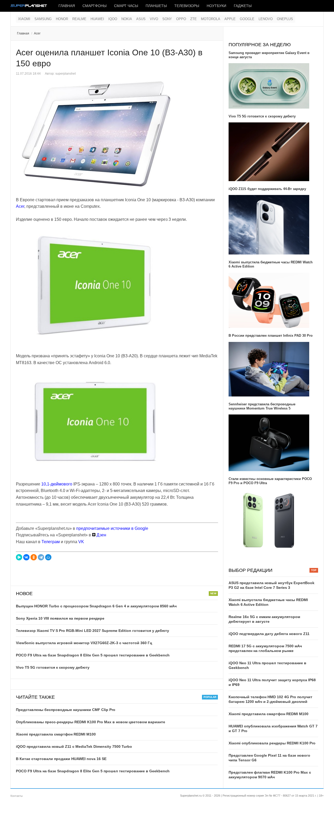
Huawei (97, 19)
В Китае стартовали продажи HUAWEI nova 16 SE (61, 759)
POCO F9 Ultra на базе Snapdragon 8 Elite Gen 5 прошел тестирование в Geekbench (93, 655)
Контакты (16, 795)
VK (81, 542)
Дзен (101, 535)
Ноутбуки (216, 6)
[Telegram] (41, 557)
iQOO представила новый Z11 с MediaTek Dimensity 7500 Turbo (74, 746)
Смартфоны (94, 6)
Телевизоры (186, 6)
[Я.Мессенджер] (19, 557)
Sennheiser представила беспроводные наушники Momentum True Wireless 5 (262, 406)
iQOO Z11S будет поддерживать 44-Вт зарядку (267, 189)
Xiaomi (24, 19)
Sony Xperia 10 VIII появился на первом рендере (60, 618)
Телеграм (50, 542)
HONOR (62, 19)
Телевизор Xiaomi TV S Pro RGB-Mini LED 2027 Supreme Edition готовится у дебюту (92, 631)
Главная (66, 6)
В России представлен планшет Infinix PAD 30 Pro (271, 335)
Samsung (43, 19)
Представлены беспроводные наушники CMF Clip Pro (65, 710)
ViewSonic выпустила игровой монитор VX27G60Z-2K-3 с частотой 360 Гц (84, 643)
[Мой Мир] (48, 557)
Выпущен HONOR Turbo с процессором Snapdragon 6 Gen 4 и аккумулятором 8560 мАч (96, 606)
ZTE (193, 19)
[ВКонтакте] (26, 557)
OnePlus (285, 19)
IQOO (112, 19)
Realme (79, 19)
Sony (167, 19)
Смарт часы (126, 6)
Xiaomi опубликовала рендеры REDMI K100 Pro (272, 743)
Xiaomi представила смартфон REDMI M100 (56, 734)
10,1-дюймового (56, 484)
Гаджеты (243, 6)
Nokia (126, 19)
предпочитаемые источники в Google (112, 528)
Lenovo (266, 19)
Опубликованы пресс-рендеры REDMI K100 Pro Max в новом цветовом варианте (90, 722)
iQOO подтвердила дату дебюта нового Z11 (269, 634)
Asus (141, 19)
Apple (230, 19)
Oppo (181, 19)
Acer (37, 33)
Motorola (210, 19)
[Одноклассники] (34, 557)
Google (247, 19)
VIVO (154, 19)
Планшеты (156, 6)
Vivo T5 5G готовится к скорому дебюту (53, 667)
